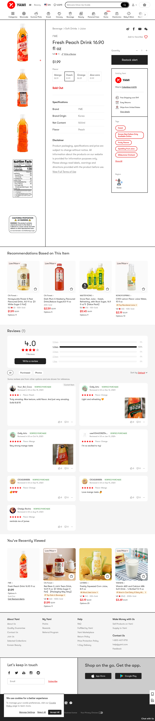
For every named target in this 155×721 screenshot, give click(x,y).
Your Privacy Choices (89, 713)
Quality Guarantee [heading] (16, 628)
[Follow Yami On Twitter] (16, 673)
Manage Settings (27, 712)
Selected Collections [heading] (16, 641)
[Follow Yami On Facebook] (9, 673)
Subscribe (52, 681)
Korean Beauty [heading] (14, 645)
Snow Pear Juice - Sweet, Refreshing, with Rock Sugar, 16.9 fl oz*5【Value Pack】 (95, 302)
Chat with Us (147, 718)
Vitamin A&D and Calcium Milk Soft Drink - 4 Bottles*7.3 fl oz (130, 587)
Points (45, 624)
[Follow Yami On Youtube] (24, 673)
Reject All (41, 712)
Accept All (54, 712)
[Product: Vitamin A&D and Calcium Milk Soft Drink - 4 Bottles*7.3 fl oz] (131, 564)
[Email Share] (140, 29)
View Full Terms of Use (64, 171)
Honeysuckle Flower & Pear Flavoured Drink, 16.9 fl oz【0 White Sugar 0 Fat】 (22, 302)
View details (125, 112)
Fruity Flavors (123, 142)
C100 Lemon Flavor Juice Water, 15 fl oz (131, 300)
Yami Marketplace (86, 632)
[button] (58, 5)
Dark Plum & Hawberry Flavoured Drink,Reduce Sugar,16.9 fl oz (59, 300)
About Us (11, 624)
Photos (38, 372)
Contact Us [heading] (12, 632)
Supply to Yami (120, 628)
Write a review (30, 361)
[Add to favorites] (146, 37)
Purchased (25, 372)
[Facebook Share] (134, 29)
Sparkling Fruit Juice (126, 149)
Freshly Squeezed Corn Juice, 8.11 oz (94, 587)
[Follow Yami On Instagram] (31, 673)
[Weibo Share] (128, 29)
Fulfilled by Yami (85, 628)
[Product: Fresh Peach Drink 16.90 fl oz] (23, 564)
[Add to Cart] (35, 289)
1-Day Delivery (84, 645)
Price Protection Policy (88, 641)
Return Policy (84, 636)
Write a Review (70, 54)
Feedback (117, 648)
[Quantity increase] (146, 50)
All (30, 5)
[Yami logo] (16, 5)
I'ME (55, 36)
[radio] (58, 76)
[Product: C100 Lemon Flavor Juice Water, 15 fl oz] (131, 277)
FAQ (79, 624)
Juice (83, 28)
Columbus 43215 (129, 87)
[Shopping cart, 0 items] (144, 5)
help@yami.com (120, 644)
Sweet (120, 128)
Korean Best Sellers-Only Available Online (128, 135)
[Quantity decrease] (137, 50)
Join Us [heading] (10, 636)
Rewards (46, 628)
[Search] (125, 4)
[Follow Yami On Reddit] (38, 673)
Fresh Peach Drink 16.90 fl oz (21, 586)
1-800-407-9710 (120, 640)
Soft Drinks (71, 28)
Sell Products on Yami (123, 624)
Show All (118, 161)
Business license (70, 713)
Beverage (57, 28)
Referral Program (50, 632)
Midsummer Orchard (126, 155)
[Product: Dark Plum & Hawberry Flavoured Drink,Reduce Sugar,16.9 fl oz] (59, 277)
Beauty (37, 5)
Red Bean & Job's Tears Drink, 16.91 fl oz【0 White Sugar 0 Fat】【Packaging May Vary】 (58, 589)
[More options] (72, 422)
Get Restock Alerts (16, 599)
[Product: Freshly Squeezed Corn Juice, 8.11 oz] (95, 564)
